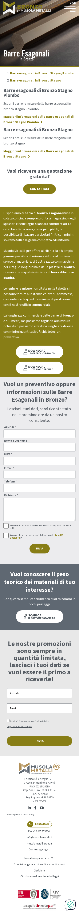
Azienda (10, 427)
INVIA (39, 548)
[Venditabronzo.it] (27, 8)
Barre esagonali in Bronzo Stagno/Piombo (42, 73)
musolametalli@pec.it (39, 844)
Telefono (10, 481)
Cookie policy (27, 814)
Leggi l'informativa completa (19, 726)
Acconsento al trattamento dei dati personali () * (36, 537)
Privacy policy (13, 814)
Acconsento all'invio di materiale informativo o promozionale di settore (40, 527)
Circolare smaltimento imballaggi (39, 876)
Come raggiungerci (40, 849)
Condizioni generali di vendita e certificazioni (39, 864)
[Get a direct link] (46, 807)
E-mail (9, 468)
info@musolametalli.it (39, 837)
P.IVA (8, 454)
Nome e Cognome (15, 441)
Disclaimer (40, 871)
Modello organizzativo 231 (39, 858)
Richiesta (11, 495)
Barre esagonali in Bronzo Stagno (35, 80)
